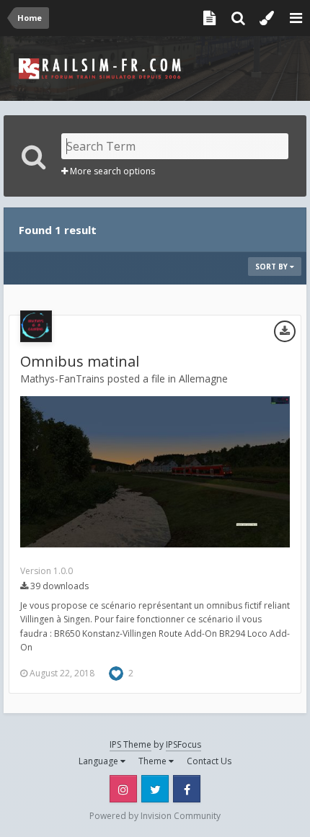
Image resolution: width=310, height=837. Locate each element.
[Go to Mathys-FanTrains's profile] (36, 326)
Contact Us (209, 761)
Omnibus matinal (79, 361)
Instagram (123, 788)
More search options (111, 171)
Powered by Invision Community (155, 816)
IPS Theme (130, 744)
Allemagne (203, 378)
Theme (153, 761)
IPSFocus (183, 744)
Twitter (155, 788)
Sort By (272, 266)
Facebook (186, 788)
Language (99, 761)
